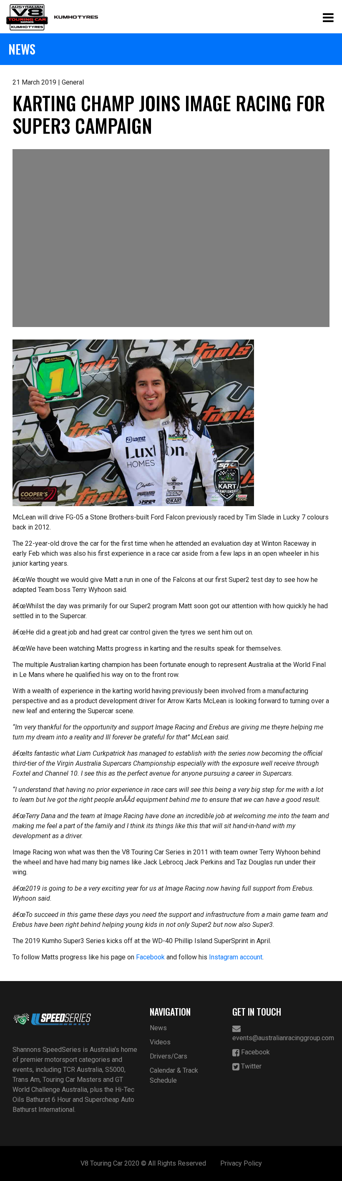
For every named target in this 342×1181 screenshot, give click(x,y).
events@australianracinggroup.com (280, 1038)
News (158, 1028)
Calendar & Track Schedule (174, 1075)
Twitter (250, 1066)
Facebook (150, 957)
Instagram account (235, 957)
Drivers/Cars (168, 1056)
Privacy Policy (241, 1163)
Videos (160, 1042)
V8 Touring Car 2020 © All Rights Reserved (143, 1163)
